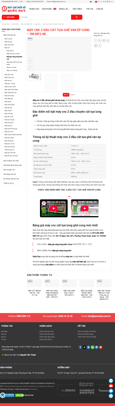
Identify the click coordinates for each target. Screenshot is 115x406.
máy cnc (69, 256)
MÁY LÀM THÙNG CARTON (13, 134)
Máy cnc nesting (12, 70)
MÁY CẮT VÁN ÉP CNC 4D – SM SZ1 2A (34, 293)
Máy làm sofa (8, 131)
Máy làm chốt (8, 116)
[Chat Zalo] (111, 381)
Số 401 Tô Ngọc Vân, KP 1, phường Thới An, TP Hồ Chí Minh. (81, 373)
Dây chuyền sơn (9, 170)
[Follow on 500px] (112, 1)
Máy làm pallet (9, 138)
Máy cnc (37, 24)
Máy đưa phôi (8, 122)
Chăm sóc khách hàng (85, 334)
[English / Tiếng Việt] (94, 1)
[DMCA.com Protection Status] (24, 395)
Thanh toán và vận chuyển (87, 337)
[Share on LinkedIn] (95, 46)
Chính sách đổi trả (45, 339)
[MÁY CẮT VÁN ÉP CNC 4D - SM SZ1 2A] (34, 283)
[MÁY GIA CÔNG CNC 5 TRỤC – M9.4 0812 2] (69, 283)
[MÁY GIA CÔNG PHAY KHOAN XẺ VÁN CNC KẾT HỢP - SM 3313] (52, 283)
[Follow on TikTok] (101, 1)
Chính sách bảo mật (46, 331)
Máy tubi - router (9, 83)
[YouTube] (111, 386)
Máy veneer (8, 110)
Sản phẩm (47, 9)
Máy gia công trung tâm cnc (53, 24)
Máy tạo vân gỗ (9, 120)
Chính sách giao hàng (46, 337)
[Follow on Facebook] (80, 347)
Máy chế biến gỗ (26, 24)
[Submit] (76, 17)
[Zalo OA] (111, 396)
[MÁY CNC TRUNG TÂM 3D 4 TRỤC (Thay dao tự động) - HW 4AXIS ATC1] (104, 283)
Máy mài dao (8, 113)
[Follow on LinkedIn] (107, 1)
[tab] (66, 95)
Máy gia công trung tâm (61, 250)
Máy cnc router (11, 67)
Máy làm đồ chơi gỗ (10, 129)
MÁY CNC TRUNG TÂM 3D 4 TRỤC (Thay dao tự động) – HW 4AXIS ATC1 (104, 295)
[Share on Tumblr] (100, 46)
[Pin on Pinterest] (104, 41)
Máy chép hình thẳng (11, 89)
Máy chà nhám (9, 45)
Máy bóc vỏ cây (9, 143)
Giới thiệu (4, 331)
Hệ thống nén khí (9, 174)
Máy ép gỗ (7, 101)
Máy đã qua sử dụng (11, 156)
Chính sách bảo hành (46, 334)
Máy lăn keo (8, 125)
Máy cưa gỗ (8, 38)
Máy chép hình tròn (10, 92)
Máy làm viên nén (9, 152)
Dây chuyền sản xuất (11, 161)
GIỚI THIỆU (77, 9)
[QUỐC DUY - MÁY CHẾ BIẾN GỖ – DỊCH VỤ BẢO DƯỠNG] (13, 9)
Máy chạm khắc (9, 104)
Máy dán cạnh (8, 74)
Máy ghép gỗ (8, 98)
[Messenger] (111, 391)
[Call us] (92, 347)
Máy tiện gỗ (8, 107)
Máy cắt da (10, 51)
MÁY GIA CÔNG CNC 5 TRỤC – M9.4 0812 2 (69, 293)
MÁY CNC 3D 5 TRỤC (13, 54)
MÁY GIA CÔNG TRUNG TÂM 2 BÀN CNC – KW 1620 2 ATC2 (86, 294)
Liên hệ (99, 9)
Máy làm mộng (9, 95)
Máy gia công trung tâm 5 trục (60, 244)
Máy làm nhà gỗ (9, 147)
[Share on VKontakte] (108, 41)
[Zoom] (30, 68)
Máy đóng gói (8, 141)
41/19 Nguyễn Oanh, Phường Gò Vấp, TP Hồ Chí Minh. (23, 373)
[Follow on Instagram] (99, 1)
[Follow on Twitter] (103, 1)
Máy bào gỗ (8, 42)
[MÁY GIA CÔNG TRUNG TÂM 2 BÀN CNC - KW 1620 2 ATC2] (86, 283)
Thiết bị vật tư (8, 183)
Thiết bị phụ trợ (9, 150)
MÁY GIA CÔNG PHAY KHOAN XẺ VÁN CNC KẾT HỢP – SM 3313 (52, 294)
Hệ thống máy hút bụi (11, 179)
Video (73, 95)
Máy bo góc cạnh (10, 86)
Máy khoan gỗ (9, 77)
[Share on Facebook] (95, 41)
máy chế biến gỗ (79, 262)
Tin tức (89, 9)
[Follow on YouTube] (109, 1)
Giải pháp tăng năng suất (12, 165)
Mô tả (66, 95)
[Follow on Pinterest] (105, 1)
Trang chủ (34, 9)
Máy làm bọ (8, 80)
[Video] (30, 61)
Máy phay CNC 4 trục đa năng (14, 63)
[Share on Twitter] (100, 41)
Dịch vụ (3, 337)
